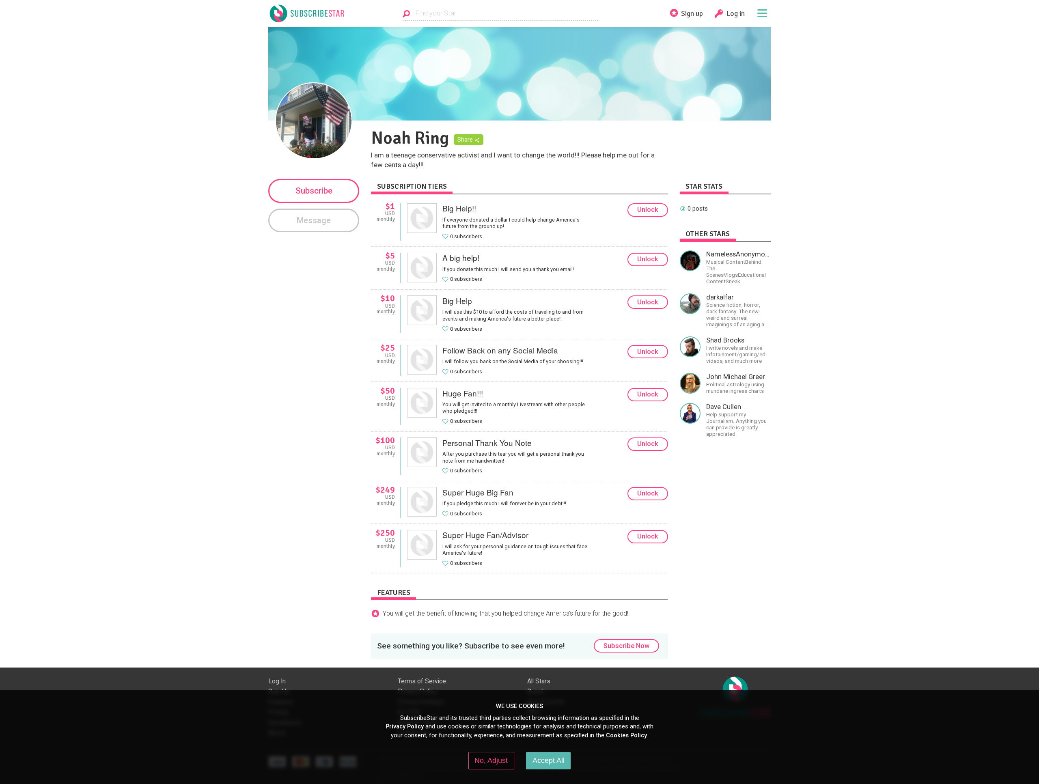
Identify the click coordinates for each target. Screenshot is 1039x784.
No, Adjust (491, 760)
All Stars (538, 681)
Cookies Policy (626, 735)
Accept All (548, 760)
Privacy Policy (405, 726)
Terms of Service (422, 681)
